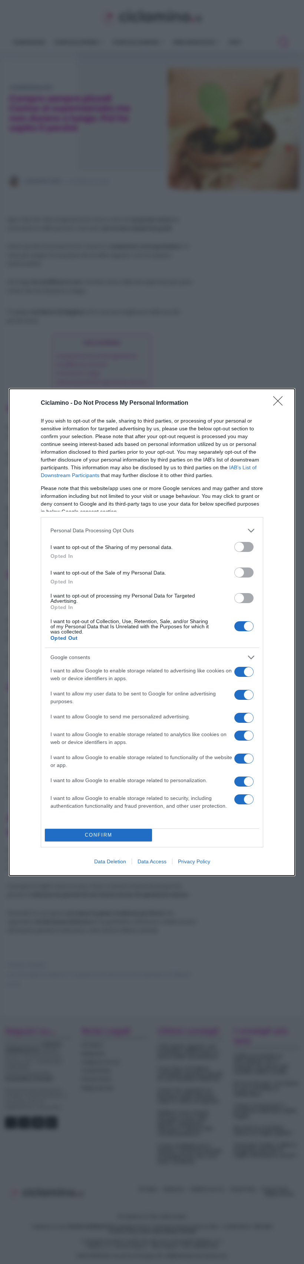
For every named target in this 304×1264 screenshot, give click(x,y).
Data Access (152, 861)
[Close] (280, 403)
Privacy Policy (194, 861)
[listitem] (152, 531)
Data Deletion (110, 861)
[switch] (244, 547)
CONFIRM (98, 835)
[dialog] (152, 632)
